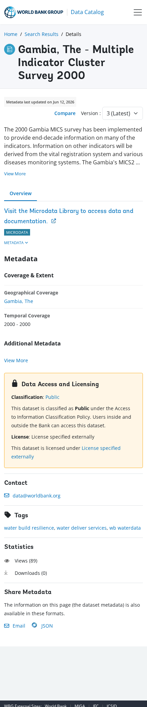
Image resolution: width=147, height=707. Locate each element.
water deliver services (82, 528)
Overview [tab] (20, 193)
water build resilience (29, 528)
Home (10, 34)
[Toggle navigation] (138, 12)
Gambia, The (18, 301)
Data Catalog (87, 12)
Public (52, 397)
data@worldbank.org (37, 495)
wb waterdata (125, 528)
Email (19, 625)
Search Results (41, 34)
